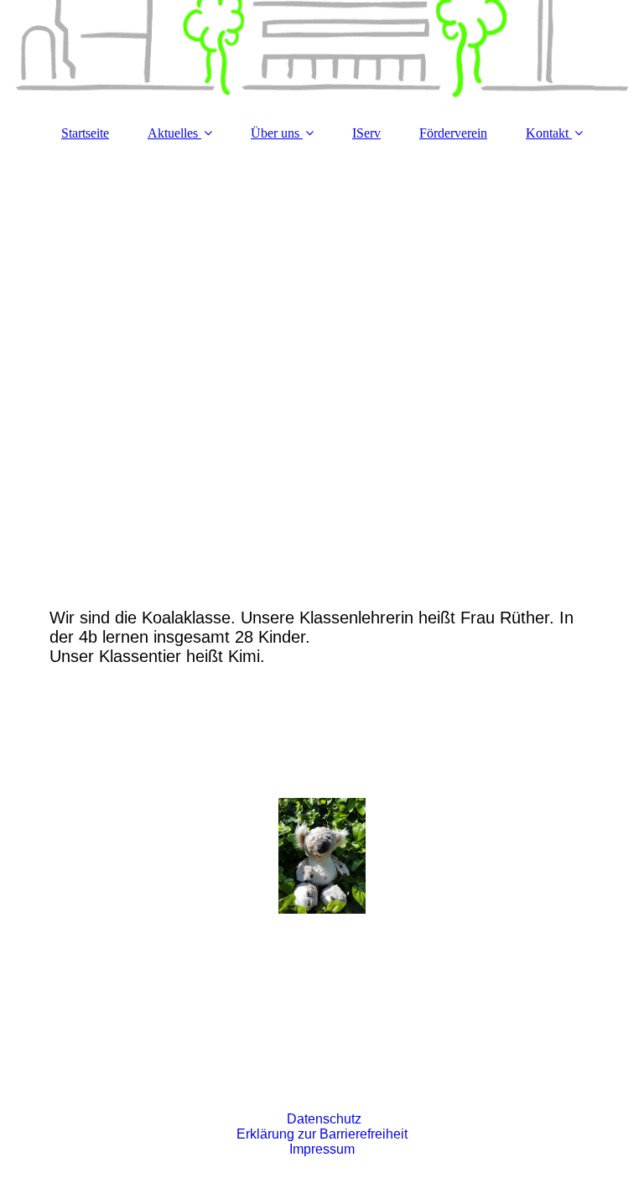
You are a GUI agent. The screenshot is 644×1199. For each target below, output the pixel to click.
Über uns (275, 133)
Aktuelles (173, 133)
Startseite (85, 133)
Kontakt (547, 133)
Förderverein (453, 133)
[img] (322, 54)
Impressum (322, 1149)
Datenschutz (324, 1119)
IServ (366, 133)
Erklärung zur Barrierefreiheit (322, 1134)
